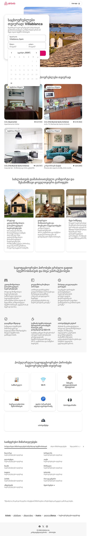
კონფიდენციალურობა (39, 532)
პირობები (52, 532)
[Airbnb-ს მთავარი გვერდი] (9, 3)
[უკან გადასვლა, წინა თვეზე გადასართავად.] (11, 52)
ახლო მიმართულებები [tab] (58, 446)
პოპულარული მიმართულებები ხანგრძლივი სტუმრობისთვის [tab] (25, 446)
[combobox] (27, 39)
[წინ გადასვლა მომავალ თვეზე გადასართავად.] (36, 52)
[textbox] (17, 46)
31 (11, 83)
